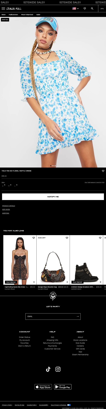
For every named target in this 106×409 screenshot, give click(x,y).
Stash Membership (80, 354)
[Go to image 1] (50, 165)
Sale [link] (38, 15)
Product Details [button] (8, 205)
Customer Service (52, 349)
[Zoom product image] (53, 92)
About (80, 337)
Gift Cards (80, 349)
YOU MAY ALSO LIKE (13, 231)
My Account (24, 340)
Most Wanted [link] (27, 15)
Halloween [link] (13, 15)
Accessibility (43, 405)
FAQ (52, 337)
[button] (33, 2)
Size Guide (80, 343)
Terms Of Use (19, 405)
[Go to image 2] (52, 165)
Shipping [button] (5, 213)
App (80, 352)
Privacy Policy (7, 405)
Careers (80, 346)
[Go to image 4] (55, 165)
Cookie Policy (32, 405)
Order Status (24, 337)
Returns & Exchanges (52, 343)
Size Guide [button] (6, 209)
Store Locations (80, 340)
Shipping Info (52, 340)
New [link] (4, 15)
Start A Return (24, 346)
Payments (52, 346)
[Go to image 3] (53, 165)
